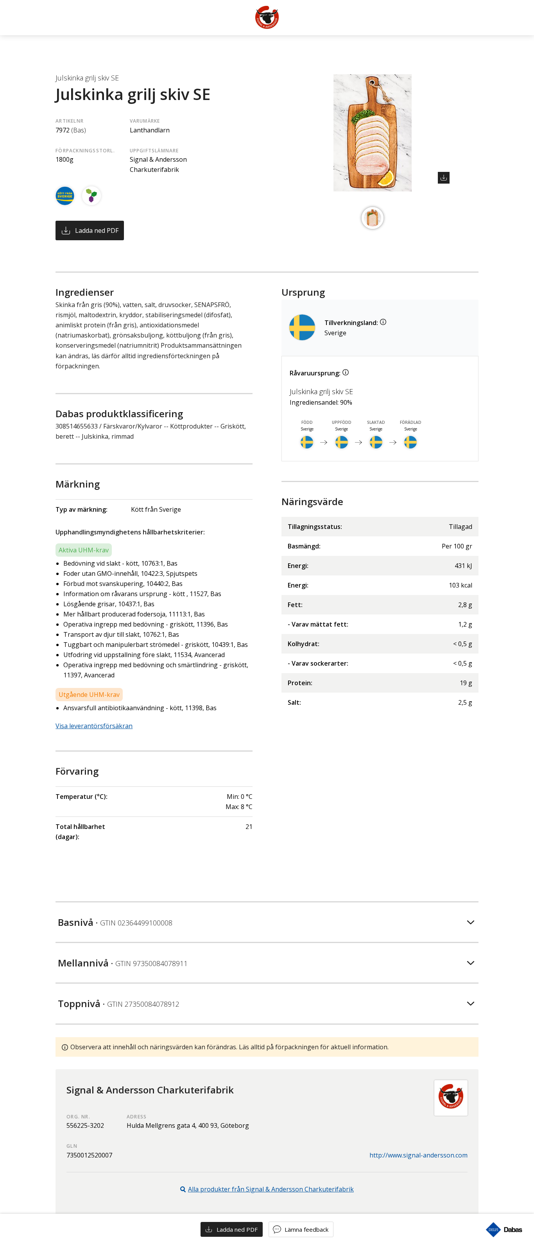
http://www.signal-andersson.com (418, 1155)
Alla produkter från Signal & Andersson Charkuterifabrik (271, 1189)
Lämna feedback (306, 1229)
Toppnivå (118, 1003)
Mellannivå (123, 962)
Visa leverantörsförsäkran (94, 726)
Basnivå (115, 922)
